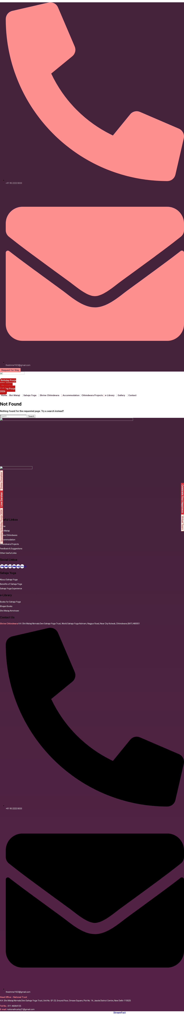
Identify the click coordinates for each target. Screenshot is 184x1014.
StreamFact (119, 1012)
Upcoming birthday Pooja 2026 (1, 526)
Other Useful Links (8, 553)
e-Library (109, 395)
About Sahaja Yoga (9, 579)
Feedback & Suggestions (11, 548)
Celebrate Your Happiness (182, 498)
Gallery (121, 395)
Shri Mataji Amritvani (9, 611)
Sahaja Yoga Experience (11, 588)
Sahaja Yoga (29, 395)
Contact (132, 395)
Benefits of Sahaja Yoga (11, 584)
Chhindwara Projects (92, 395)
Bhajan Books (6, 606)
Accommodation (71, 395)
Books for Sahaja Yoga (10, 602)
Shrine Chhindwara (49, 395)
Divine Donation (1, 480)
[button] (15, 395)
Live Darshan (1, 499)
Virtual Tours (182, 523)
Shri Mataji (5, 531)
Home (4, 395)
